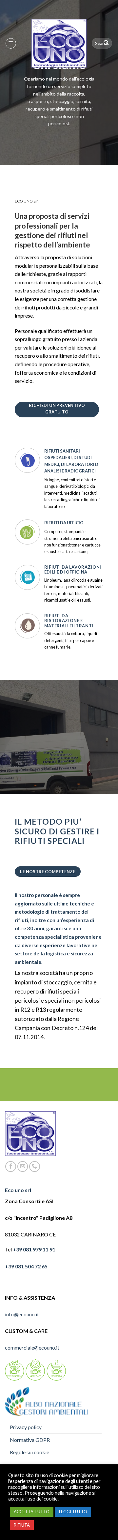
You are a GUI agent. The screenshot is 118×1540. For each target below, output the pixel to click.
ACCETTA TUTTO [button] (31, 1511)
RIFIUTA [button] (22, 1525)
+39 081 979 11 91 (34, 1249)
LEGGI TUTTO (73, 1511)
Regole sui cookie (29, 1452)
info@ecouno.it (22, 1314)
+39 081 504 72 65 (26, 1266)
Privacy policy (26, 1427)
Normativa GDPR (30, 1440)
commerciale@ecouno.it (32, 1347)
